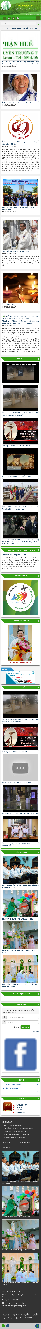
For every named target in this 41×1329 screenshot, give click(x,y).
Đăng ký (36, 1031)
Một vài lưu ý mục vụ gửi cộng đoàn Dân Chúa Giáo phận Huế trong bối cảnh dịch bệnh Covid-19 (20, 63)
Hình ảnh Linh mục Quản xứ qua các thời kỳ (17, 1134)
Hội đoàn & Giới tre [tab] (24, 1142)
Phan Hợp (33, 1318)
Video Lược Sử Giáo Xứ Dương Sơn (15, 1131)
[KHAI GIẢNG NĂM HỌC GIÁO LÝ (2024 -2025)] (20, 903)
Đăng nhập (25, 1027)
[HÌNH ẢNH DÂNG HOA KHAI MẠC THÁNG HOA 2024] (20, 935)
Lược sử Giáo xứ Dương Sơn (13, 1125)
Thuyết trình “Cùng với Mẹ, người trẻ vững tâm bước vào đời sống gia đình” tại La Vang (20, 322)
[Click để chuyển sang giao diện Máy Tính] (7, 1325)
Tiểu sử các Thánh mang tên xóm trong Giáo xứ (19, 1128)
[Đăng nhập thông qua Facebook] (20, 1054)
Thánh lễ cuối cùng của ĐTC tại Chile (15, 251)
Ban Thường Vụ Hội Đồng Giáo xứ (14, 1137)
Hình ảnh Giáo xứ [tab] (8, 1142)
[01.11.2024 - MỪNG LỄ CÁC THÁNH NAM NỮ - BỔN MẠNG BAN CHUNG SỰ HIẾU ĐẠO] (20, 1166)
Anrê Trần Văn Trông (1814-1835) (14, 555)
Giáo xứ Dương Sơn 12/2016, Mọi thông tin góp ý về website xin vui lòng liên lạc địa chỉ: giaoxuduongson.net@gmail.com (21, 1316)
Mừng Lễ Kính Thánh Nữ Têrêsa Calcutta (17, 103)
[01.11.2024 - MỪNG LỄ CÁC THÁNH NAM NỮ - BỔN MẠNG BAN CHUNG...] (20, 870)
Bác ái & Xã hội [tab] (7, 1147)
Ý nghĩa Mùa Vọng (8, 305)
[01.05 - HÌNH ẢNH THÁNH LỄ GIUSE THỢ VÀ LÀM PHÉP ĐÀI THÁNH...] (20, 969)
